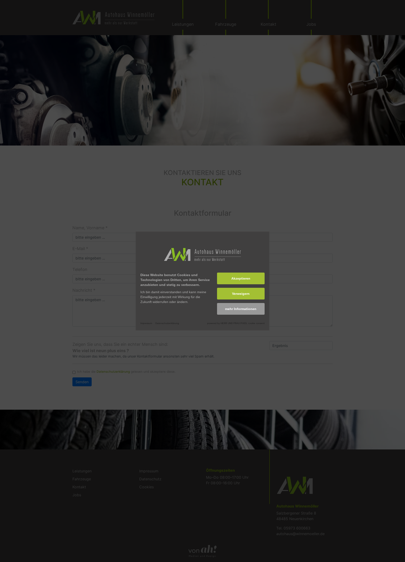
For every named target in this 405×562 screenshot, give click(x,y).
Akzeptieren (240, 278)
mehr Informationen (240, 309)
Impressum (146, 323)
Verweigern (241, 294)
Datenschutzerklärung (167, 323)
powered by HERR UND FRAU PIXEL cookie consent (236, 323)
